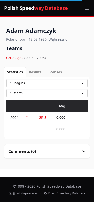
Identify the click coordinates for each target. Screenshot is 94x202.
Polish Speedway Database (66, 193)
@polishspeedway (25, 193)
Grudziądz (15, 57)
